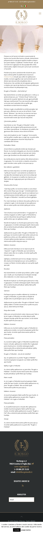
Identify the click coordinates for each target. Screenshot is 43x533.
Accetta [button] (16, 530)
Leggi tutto (26, 530)
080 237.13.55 (14, 2)
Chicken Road (8, 77)
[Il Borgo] (21, 17)
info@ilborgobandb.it (28, 2)
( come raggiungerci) (23, 465)
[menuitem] (25, 6)
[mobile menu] (40, 13)
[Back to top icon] (21, 516)
